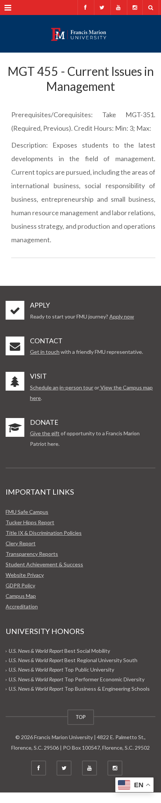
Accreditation (22, 606)
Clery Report (21, 543)
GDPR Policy (20, 585)
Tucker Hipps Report (30, 522)
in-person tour (76, 387)
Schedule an (44, 387)
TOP (81, 717)
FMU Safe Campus (27, 512)
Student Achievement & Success (44, 564)
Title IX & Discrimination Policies (44, 533)
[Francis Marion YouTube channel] (118, 7)
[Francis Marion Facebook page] (85, 7)
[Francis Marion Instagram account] (134, 7)
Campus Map (21, 596)
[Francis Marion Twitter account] (101, 7)
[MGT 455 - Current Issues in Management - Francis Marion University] (80, 34)
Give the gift (45, 433)
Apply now (121, 316)
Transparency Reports (32, 554)
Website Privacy (25, 575)
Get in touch (45, 352)
